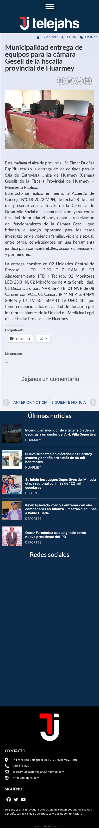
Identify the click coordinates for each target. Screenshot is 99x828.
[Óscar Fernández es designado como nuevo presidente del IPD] (12, 544)
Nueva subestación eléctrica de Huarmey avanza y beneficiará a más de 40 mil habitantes (58, 458)
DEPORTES (33, 493)
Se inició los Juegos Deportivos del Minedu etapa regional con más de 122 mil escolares (60, 483)
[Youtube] (23, 799)
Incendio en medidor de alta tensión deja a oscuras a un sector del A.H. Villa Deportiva (60, 432)
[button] (49, 6)
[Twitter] (15, 799)
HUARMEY (90, 37)
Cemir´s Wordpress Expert (49, 826)
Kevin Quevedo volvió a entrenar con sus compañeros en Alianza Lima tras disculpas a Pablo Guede (61, 509)
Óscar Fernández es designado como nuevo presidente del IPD (55, 535)
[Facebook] (8, 799)
